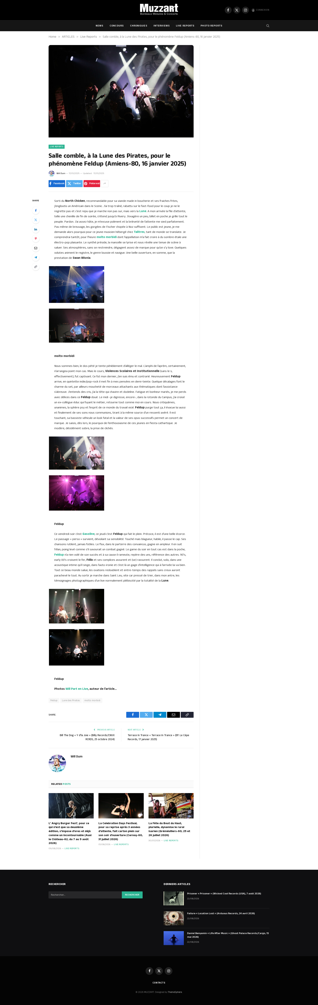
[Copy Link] (35, 266)
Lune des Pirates (71, 700)
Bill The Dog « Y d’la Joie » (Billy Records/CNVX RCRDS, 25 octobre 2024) (87, 737)
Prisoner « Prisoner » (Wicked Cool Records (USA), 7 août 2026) (224, 893)
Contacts (159, 982)
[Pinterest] (35, 238)
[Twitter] (35, 219)
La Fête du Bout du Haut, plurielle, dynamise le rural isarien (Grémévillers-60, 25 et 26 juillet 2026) (169, 829)
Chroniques (138, 26)
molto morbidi (92, 700)
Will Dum (60, 173)
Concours (117, 26)
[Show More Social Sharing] (104, 183)
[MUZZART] (159, 10)
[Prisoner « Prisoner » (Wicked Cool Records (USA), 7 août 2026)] (174, 898)
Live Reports (185, 26)
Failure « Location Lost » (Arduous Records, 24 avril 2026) (221, 913)
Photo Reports (211, 26)
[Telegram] (35, 257)
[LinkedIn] (35, 229)
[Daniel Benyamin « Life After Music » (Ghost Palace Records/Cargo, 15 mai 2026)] (174, 938)
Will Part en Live (77, 689)
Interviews (161, 26)
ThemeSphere (175, 992)
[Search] (267, 26)
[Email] (35, 248)
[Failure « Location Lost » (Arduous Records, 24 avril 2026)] (174, 918)
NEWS (99, 26)
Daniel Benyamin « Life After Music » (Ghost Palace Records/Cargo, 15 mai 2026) (228, 935)
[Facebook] (35, 210)
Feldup (53, 700)
